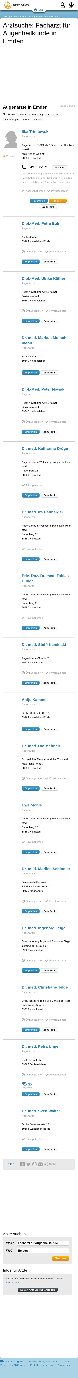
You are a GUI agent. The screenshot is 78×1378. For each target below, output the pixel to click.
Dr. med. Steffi (44, 644)
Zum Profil (48, 206)
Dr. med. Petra (41, 1046)
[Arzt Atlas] (23, 5)
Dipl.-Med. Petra (40, 223)
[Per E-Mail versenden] (41, 1164)
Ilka (36, 131)
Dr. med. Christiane (45, 987)
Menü (41, 9)
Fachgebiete (10, 16)
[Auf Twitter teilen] (29, 1164)
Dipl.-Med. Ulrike (43, 278)
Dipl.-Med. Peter (43, 389)
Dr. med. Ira (42, 512)
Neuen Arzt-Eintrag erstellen (37, 1289)
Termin (57, 200)
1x (30, 1084)
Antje (35, 699)
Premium (10, 156)
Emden (54, 16)
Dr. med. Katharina (45, 448)
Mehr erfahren (13, 1282)
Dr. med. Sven (41, 1111)
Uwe (32, 805)
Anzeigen (59, 167)
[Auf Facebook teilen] (23, 1164)
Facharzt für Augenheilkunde (34, 16)
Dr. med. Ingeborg (43, 928)
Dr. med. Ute (41, 746)
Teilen (10, 1164)
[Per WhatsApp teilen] (35, 1164)
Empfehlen (39, 200)
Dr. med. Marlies (46, 869)
